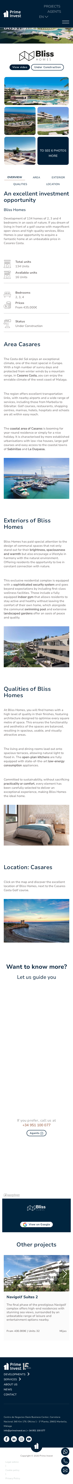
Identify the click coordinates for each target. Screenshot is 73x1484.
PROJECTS (52, 6)
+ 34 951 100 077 (36, 1430)
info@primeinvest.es (14, 1430)
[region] (36, 1171)
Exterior (58, 177)
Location (53, 184)
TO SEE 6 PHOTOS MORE (53, 153)
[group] (36, 1297)
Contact (10, 1394)
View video (19, 67)
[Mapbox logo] (11, 1195)
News (8, 1389)
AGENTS (54, 11)
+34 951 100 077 (36, 1125)
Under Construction (47, 67)
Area (36, 177)
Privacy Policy (12, 1478)
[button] (8, 1274)
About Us (10, 1384)
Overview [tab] (14, 177)
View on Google (39, 1224)
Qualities (20, 184)
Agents (35, 1133)
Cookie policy (12, 1470)
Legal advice (12, 1461)
